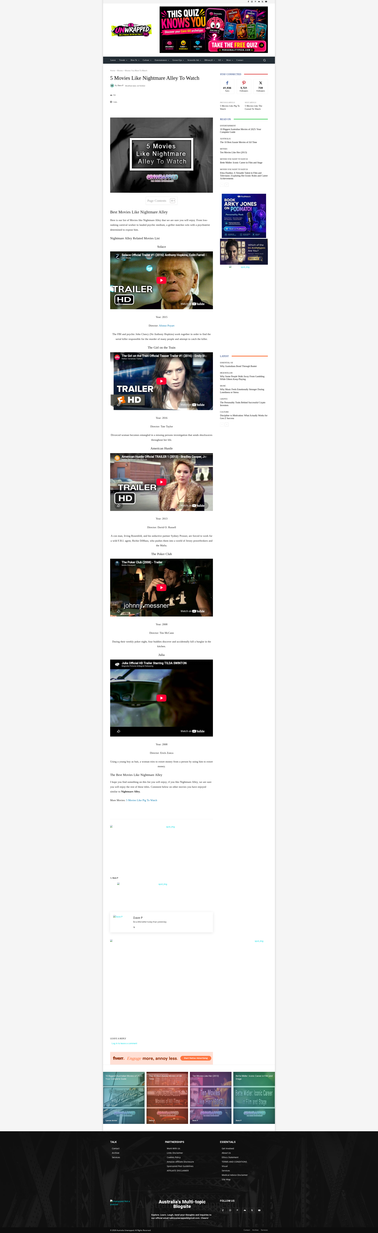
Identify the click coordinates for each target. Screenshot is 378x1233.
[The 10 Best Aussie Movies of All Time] (167, 1098)
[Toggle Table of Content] (171, 200)
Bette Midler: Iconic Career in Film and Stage (241, 162)
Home (112, 70)
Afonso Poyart (166, 325)
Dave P (120, 85)
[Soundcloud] (259, 2)
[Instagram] (252, 2)
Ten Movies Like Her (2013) (233, 152)
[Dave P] (112, 85)
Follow (244, 81)
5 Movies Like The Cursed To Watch (253, 107)
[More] (180, 110)
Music (223, 386)
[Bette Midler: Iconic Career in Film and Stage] (254, 1098)
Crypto (223, 399)
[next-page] (226, 185)
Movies (120, 70)
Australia (225, 139)
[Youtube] (266, 2)
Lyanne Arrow (111, 1120)
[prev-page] (222, 185)
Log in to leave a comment (124, 1043)
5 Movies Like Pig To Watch (141, 800)
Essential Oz (226, 363)
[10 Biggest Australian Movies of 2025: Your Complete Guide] (124, 1098)
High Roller (226, 373)
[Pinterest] (255, 2)
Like (227, 81)
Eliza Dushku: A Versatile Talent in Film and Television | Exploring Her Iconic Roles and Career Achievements (244, 176)
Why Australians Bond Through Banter (238, 366)
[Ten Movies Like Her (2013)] (211, 1098)
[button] (264, 60)
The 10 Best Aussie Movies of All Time (238, 142)
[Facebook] (248, 2)
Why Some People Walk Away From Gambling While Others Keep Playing (242, 377)
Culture (224, 412)
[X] (262, 2)
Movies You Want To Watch (136, 70)
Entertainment (228, 126)
